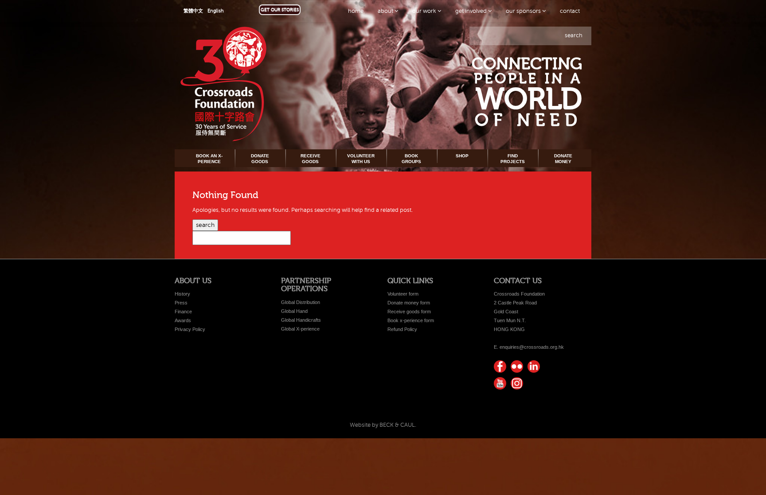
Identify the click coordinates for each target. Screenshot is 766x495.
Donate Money (563, 158)
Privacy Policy (190, 329)
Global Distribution (300, 302)
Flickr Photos (517, 366)
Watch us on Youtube (500, 383)
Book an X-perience (209, 158)
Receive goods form (409, 311)
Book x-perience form (410, 320)
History (182, 293)
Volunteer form (402, 293)
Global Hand (294, 311)
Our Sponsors (524, 11)
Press (181, 302)
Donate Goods (260, 158)
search (573, 35)
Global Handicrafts (301, 320)
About (386, 11)
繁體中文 (193, 11)
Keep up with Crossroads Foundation (534, 366)
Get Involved (471, 11)
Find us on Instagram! (517, 383)
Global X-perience (300, 328)
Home (355, 11)
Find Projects (512, 158)
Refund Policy (402, 329)
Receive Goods (310, 158)
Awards (183, 320)
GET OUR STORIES (280, 9)
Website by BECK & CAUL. (383, 425)
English (215, 11)
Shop (462, 155)
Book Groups (411, 158)
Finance (183, 311)
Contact (570, 11)
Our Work (425, 11)
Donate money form (408, 302)
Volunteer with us (361, 158)
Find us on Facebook (500, 366)
